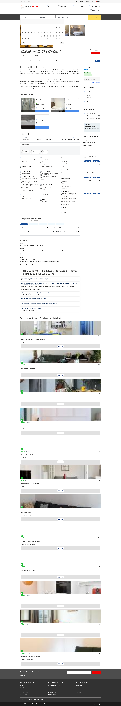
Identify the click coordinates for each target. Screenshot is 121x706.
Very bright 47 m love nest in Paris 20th (87, 173)
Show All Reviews (96, 82)
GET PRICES (94, 17)
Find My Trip (74, 1)
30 (31, 38)
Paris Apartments (52, 694)
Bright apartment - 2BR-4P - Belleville (30, 483)
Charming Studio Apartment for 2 (95, 189)
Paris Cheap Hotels (52, 692)
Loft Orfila (23, 397)
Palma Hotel (94, 156)
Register (87, 1)
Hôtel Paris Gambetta (94, 173)
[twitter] (97, 704)
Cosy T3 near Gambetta (26, 512)
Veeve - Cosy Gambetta (26, 627)
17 (34, 32)
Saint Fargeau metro (56, 288)
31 (62, 38)
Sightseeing (78, 688)
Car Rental (82, 6)
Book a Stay (96, 53)
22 (28, 35)
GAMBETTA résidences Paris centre (87, 189)
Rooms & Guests (59, 16)
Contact (97, 10)
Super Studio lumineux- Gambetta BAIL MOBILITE (33, 599)
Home (53, 6)
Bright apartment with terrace (28, 368)
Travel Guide (78, 692)
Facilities (40, 61)
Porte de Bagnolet (42, 288)
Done (62, 42)
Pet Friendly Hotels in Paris (54, 686)
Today (23, 42)
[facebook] (94, 704)
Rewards (97, 6)
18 (38, 32)
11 (44, 32)
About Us (22, 686)
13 (22, 32)
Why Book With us (24, 692)
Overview (24, 61)
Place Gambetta (52, 287)
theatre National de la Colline (62, 287)
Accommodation (79, 686)
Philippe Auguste (31, 289)
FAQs (57, 61)
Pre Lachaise (49, 288)
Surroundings (49, 61)
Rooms (32, 61)
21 (25, 35)
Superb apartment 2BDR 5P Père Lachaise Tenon (33, 339)
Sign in (81, 1)
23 (31, 35)
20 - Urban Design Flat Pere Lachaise (30, 454)
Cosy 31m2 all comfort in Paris (28, 570)
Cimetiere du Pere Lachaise (31, 288)
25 (38, 35)
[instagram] (100, 704)
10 (34, 30)
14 (25, 32)
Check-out (40, 16)
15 (28, 32)
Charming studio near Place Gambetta (30, 656)
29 (28, 38)
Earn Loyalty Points (24, 694)
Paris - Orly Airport (90, 115)
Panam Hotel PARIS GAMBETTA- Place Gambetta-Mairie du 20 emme (87, 157)
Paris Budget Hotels (52, 688)
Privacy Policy (23, 688)
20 (22, 35)
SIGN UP (97, 672)
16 (31, 32)
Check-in (23, 16)
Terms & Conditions (24, 690)
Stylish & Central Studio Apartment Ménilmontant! (33, 426)
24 (34, 35)
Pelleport (23, 288)
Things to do (79, 690)
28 (25, 38)
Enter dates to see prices (42, 111)
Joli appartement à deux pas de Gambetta (31, 541)
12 (41, 30)
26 (41, 35)
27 (22, 38)
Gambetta (72, 287)
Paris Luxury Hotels (52, 690)
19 (41, 32)
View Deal (87, 161)
